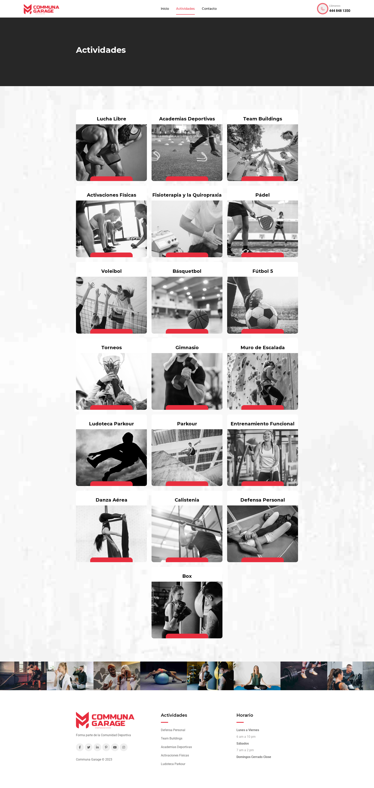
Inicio (165, 9)
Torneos (111, 347)
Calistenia (187, 500)
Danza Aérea (111, 500)
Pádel (262, 195)
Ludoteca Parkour (111, 424)
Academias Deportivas (187, 119)
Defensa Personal (262, 500)
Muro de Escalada (263, 347)
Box (187, 576)
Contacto (209, 9)
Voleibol (111, 271)
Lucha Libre (111, 119)
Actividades (185, 9)
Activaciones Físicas (111, 195)
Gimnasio (187, 347)
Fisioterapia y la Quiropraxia (187, 195)
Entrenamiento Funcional (263, 424)
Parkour (187, 424)
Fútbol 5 (262, 271)
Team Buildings (262, 119)
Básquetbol (187, 271)
